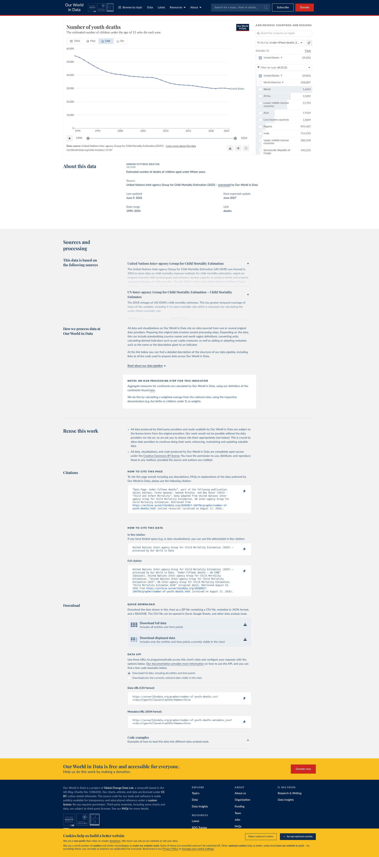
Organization (242, 799)
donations (115, 841)
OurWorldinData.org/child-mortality (85, 150)
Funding (239, 806)
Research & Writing (289, 793)
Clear (308, 51)
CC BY (109, 150)
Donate (304, 7)
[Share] (238, 148)
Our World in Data (74, 7)
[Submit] (265, 7)
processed (224, 185)
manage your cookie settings (198, 849)
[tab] (75, 41)
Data (150, 7)
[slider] (88, 138)
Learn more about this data (181, 146)
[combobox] (240, 7)
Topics (195, 793)
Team (238, 813)
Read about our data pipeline (145, 365)
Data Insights (200, 806)
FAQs (125, 808)
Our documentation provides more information (175, 664)
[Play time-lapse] (70, 138)
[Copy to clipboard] (240, 491)
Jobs (237, 819)
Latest (161, 7)
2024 (244, 138)
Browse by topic (132, 7)
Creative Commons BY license (161, 456)
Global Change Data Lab (118, 788)
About (194, 7)
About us (240, 793)
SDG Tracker (199, 827)
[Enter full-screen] (246, 148)
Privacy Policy (170, 849)
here (152, 390)
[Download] (230, 148)
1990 (79, 138)
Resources (176, 7)
